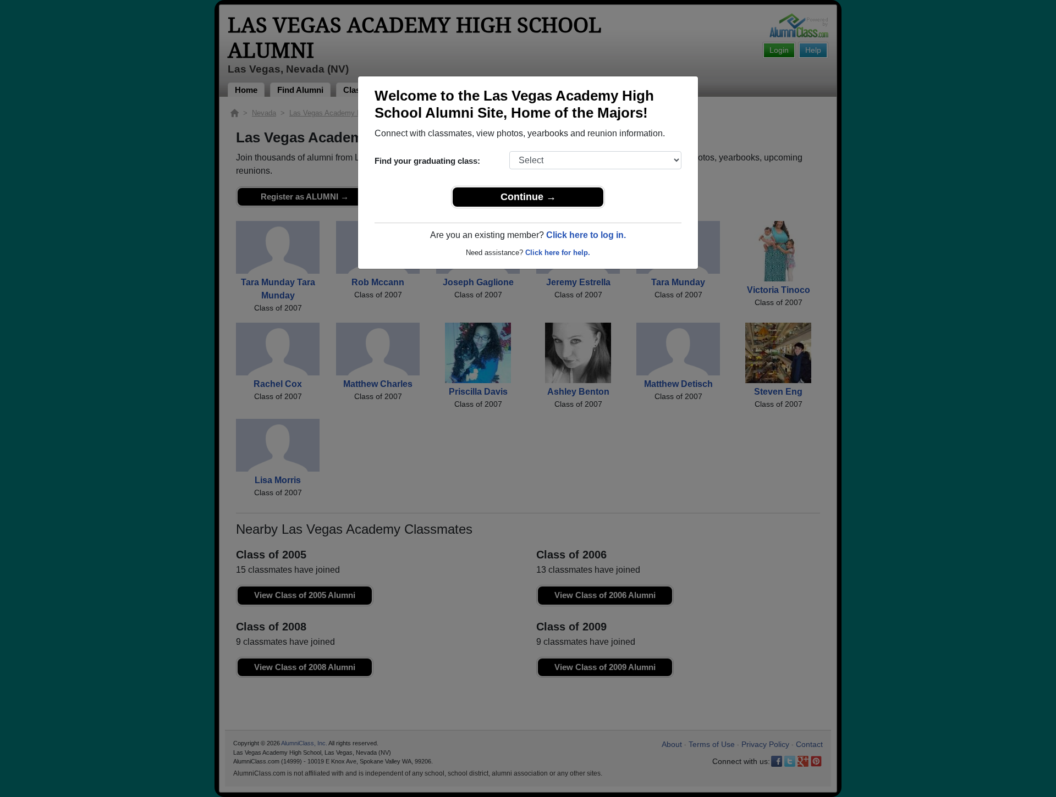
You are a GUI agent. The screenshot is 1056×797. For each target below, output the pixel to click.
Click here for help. (557, 252)
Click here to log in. (586, 235)
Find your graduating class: (427, 160)
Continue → (528, 196)
